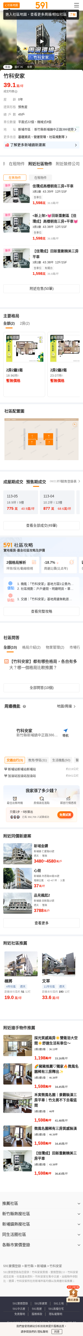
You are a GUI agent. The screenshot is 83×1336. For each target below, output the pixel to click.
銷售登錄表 (69, 481)
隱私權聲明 (55, 1314)
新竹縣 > (30, 1266)
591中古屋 (19, 1308)
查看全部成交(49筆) (41, 525)
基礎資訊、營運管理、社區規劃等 (41, 137)
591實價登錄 (20, 1303)
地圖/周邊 (65, 706)
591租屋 (37, 1308)
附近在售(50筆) (42, 288)
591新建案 (41, 1303)
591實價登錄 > (13, 1266)
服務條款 (37, 1314)
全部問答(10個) (42, 688)
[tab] (14, 178)
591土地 (59, 1303)
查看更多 (42, 923)
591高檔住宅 (56, 1308)
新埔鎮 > (43, 1266)
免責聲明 (19, 1314)
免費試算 (65, 814)
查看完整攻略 (41, 611)
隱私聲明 (42, 1331)
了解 (72, 14)
